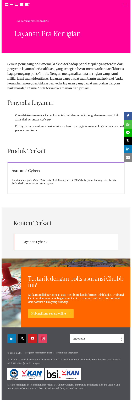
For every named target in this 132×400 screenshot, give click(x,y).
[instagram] (42, 338)
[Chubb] (17, 4)
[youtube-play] (32, 338)
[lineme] (128, 133)
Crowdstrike (23, 115)
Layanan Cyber (34, 242)
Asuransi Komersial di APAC (33, 21)
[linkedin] (11, 338)
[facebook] (128, 116)
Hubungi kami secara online (49, 313)
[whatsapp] (128, 124)
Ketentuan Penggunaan (67, 353)
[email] (128, 157)
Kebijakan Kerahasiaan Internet (39, 353)
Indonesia (79, 338)
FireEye (20, 126)
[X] (22, 338)
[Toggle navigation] (125, 5)
